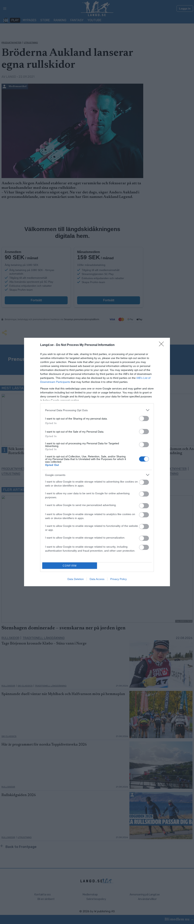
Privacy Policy (118, 579)
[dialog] (97, 462)
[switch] (144, 418)
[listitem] (97, 410)
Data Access (97, 579)
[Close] (162, 345)
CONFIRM (70, 565)
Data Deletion (75, 579)
